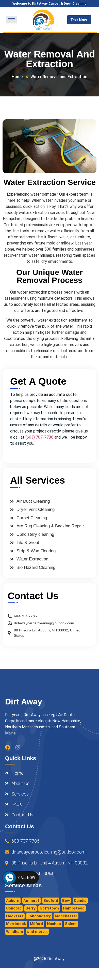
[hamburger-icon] (11, 19)
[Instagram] (17, 747)
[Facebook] (7, 747)
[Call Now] (9, 877)
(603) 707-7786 (39, 437)
